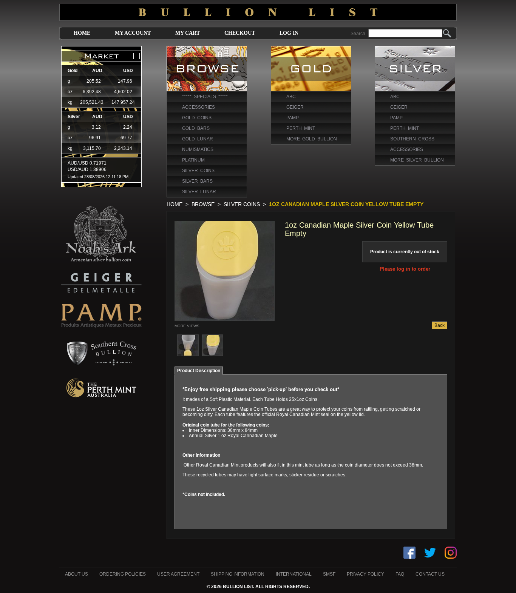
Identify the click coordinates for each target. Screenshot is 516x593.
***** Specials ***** (205, 96)
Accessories (198, 107)
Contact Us (430, 574)
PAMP (292, 117)
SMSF (329, 574)
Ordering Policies (122, 574)
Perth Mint (300, 128)
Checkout (239, 33)
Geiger (295, 107)
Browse (203, 204)
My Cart (187, 33)
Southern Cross (412, 139)
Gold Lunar (197, 139)
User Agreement (178, 574)
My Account (133, 33)
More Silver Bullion (417, 160)
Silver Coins (198, 170)
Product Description (198, 370)
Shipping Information (237, 574)
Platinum (193, 160)
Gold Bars (196, 128)
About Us (76, 574)
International (294, 574)
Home (82, 33)
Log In (289, 33)
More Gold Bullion (311, 139)
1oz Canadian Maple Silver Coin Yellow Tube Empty (346, 204)
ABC (291, 96)
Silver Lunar (199, 191)
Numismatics (197, 149)
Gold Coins (197, 117)
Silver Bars (197, 181)
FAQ (399, 574)
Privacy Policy (365, 574)
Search (358, 33)
